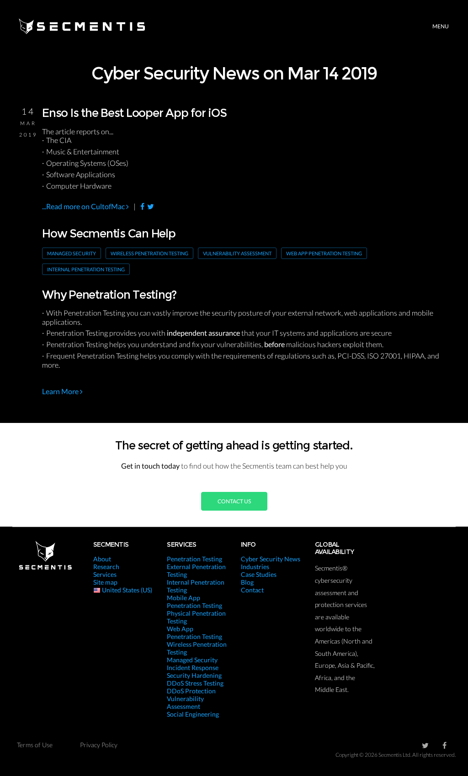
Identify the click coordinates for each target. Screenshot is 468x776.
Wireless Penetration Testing (149, 253)
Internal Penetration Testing (86, 269)
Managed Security (71, 253)
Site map (105, 582)
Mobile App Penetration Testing (194, 601)
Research (106, 566)
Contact (252, 590)
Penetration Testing (194, 559)
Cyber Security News (270, 559)
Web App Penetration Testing (324, 253)
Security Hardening (194, 675)
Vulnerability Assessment (237, 253)
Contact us (234, 501)
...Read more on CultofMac (84, 206)
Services (105, 574)
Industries (255, 566)
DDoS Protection (191, 691)
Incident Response (192, 667)
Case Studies (259, 574)
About (102, 559)
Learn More (61, 391)
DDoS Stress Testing (195, 683)
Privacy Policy (98, 745)
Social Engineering (193, 714)
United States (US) (126, 590)
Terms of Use (35, 745)
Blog (247, 582)
